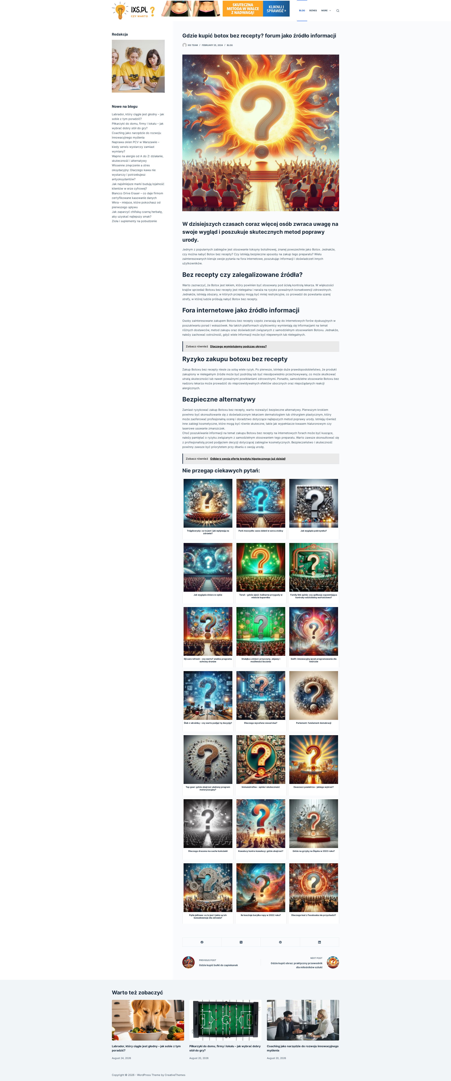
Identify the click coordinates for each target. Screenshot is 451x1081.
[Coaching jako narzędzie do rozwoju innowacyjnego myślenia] (303, 1020)
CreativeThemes (175, 1075)
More (324, 10)
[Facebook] (202, 942)
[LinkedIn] (319, 942)
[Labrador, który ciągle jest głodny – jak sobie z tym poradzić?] (148, 1020)
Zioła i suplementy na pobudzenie (134, 221)
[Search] (337, 10)
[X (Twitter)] (241, 942)
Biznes (313, 10)
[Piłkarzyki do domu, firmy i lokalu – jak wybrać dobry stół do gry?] (225, 1020)
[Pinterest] (280, 942)
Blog (302, 10)
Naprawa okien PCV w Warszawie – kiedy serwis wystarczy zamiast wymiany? (135, 146)
